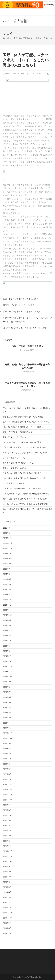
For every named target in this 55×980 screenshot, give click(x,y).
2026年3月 (7, 528)
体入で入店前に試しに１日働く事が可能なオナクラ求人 (26, 493)
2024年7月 (7, 630)
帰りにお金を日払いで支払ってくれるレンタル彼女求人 (26, 504)
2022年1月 (7, 784)
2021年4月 (7, 830)
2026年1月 (7, 538)
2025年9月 (7, 558)
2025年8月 (7, 563)
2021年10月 (7, 799)
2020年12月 (7, 851)
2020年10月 (7, 861)
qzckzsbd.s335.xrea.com (14, 73)
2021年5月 (7, 825)
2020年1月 (7, 907)
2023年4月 (7, 707)
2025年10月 (7, 553)
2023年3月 (7, 712)
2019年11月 (7, 912)
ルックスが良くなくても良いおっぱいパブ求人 (22, 442)
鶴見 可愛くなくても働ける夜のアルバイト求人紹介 (25, 498)
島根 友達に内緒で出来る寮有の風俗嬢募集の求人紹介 (27, 366)
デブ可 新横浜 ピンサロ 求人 (14, 483)
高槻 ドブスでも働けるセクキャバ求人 (20, 298)
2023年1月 (7, 723)
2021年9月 (7, 805)
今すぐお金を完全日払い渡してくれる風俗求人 (22, 473)
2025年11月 (7, 548)
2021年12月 (7, 789)
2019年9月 (7, 923)
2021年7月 (7, 815)
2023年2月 (7, 717)
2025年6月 (7, 574)
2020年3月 (7, 897)
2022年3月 (7, 774)
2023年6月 (7, 697)
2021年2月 (7, 841)
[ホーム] (4, 38)
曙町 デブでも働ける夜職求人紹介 (17, 432)
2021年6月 (7, 820)
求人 (48, 73)
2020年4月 (7, 892)
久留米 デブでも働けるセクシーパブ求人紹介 (22, 488)
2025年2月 (7, 594)
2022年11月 (7, 733)
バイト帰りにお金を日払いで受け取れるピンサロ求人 (25, 478)
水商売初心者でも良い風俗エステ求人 (18, 462)
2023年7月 (7, 692)
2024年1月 (7, 661)
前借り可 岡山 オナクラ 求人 (14, 437)
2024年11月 (7, 610)
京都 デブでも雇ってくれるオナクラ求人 (21, 311)
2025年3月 (7, 589)
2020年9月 (7, 866)
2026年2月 (7, 533)
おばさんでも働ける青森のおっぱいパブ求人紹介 (23, 416)
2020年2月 (7, 902)
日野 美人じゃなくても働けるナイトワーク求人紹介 (25, 452)
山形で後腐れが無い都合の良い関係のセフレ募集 (24, 327)
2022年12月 (7, 728)
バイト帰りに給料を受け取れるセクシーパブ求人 (23, 427)
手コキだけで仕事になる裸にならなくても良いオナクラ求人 (27, 384)
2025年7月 (7, 569)
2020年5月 (7, 887)
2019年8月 (7, 928)
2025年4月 (7, 584)
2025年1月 (7, 599)
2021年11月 (7, 794)
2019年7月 (7, 933)
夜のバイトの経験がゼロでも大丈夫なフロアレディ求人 (26, 421)
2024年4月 (7, 646)
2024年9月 (7, 620)
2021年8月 (7, 810)
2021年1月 (7, 846)
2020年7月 (7, 876)
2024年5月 (7, 640)
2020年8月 (7, 871)
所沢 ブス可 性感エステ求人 (27, 346)
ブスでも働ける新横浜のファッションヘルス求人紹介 (25, 447)
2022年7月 (7, 753)
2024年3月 (7, 651)
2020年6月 (7, 882)
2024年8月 (7, 625)
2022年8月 (7, 748)
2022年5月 (7, 764)
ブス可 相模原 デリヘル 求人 (14, 457)
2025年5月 (7, 579)
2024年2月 (7, 656)
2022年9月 (7, 743)
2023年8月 (7, 687)
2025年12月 (7, 543)
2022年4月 (7, 769)
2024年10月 (7, 615)
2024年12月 (7, 605)
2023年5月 (7, 702)
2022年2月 (7, 779)
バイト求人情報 (15, 20)
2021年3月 (7, 835)
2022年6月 (7, 758)
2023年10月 (7, 676)
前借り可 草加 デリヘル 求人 (14, 468)
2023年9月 (7, 681)
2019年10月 (7, 918)
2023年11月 (7, 671)
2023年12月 (7, 666)
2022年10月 (7, 738)
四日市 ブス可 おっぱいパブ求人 (18, 305)
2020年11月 (7, 856)
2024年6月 (7, 635)
